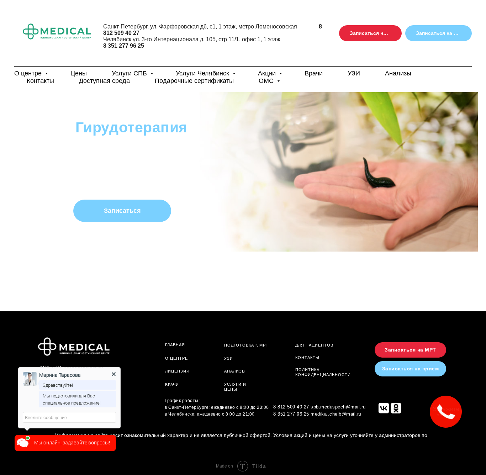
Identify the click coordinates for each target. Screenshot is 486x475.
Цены (78, 73)
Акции (268, 73)
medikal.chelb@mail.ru (336, 414)
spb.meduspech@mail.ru (338, 407)
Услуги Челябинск (203, 73)
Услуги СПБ (130, 73)
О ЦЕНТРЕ (176, 358)
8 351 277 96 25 (123, 46)
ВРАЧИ (172, 384)
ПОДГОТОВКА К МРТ (246, 345)
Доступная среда (104, 80)
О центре (28, 73)
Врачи (314, 73)
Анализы (398, 73)
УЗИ (354, 73)
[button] (370, 33)
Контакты (40, 80)
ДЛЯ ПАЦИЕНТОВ (314, 345)
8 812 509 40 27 (291, 407)
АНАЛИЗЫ (235, 371)
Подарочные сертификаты (194, 80)
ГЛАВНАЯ (175, 345)
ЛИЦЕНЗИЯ (177, 371)
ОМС (267, 80)
